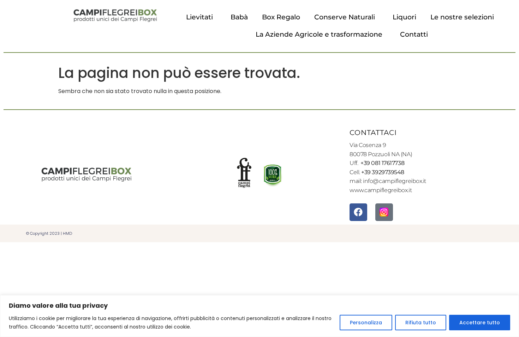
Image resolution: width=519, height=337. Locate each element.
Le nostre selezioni (462, 17)
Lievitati (199, 17)
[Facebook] (358, 212)
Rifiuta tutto (420, 322)
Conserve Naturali (344, 17)
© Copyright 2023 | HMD (49, 233)
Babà (239, 17)
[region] (259, 316)
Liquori (404, 17)
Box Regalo (281, 17)
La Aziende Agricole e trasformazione (319, 34)
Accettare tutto (479, 322)
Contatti (414, 34)
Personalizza (366, 322)
